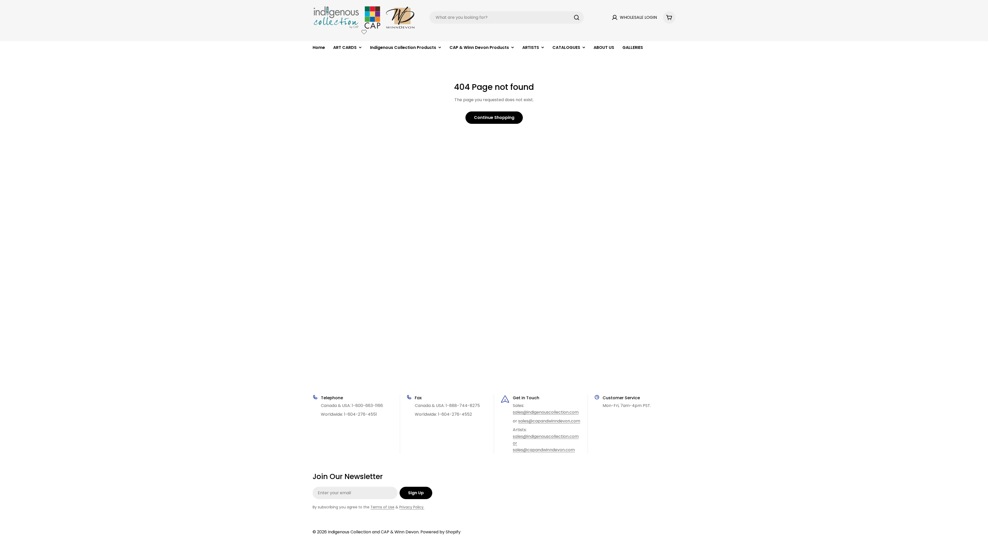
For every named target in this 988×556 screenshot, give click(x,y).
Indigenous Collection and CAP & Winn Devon (373, 532)
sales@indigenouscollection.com (546, 412)
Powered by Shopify (440, 532)
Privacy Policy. (411, 507)
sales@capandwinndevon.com (549, 421)
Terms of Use (382, 507)
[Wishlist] (364, 32)
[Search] (577, 17)
